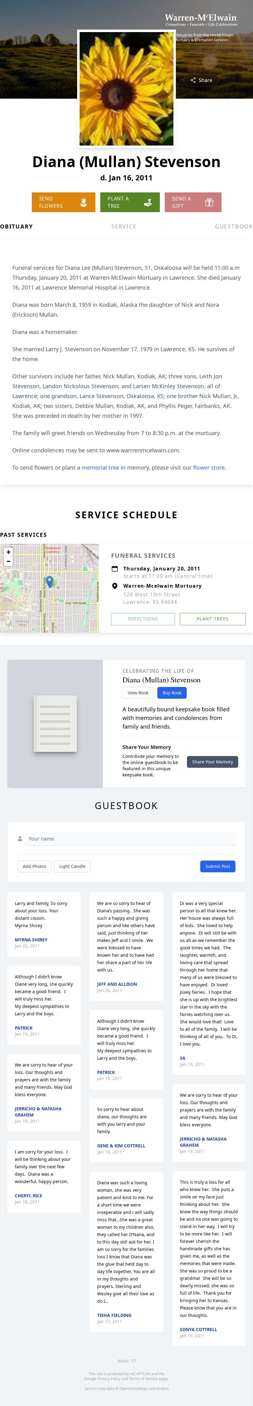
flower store (209, 467)
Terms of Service (143, 1378)
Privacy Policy (109, 1378)
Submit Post (217, 866)
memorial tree (100, 467)
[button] (49, 582)
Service (124, 226)
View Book (138, 693)
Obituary (16, 226)
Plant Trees (213, 619)
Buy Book (172, 693)
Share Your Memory (212, 762)
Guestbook (234, 226)
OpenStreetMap (133, 1388)
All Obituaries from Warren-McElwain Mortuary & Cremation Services (201, 38)
